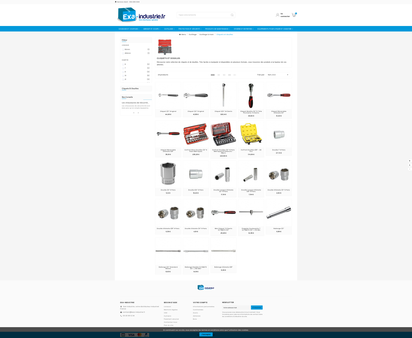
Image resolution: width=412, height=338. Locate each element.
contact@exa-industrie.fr (134, 312)
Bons (195, 319)
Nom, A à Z (278, 74)
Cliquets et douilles (130, 88)
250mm (137, 53)
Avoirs (195, 313)
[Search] (232, 15)
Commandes (198, 310)
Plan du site (168, 325)
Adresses (197, 316)
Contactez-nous (170, 322)
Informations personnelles (203, 307)
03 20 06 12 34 (129, 316)
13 (137, 75)
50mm (137, 49)
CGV (165, 313)
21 (137, 79)
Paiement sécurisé (171, 319)
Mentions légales (171, 310)
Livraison (167, 307)
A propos (167, 316)
